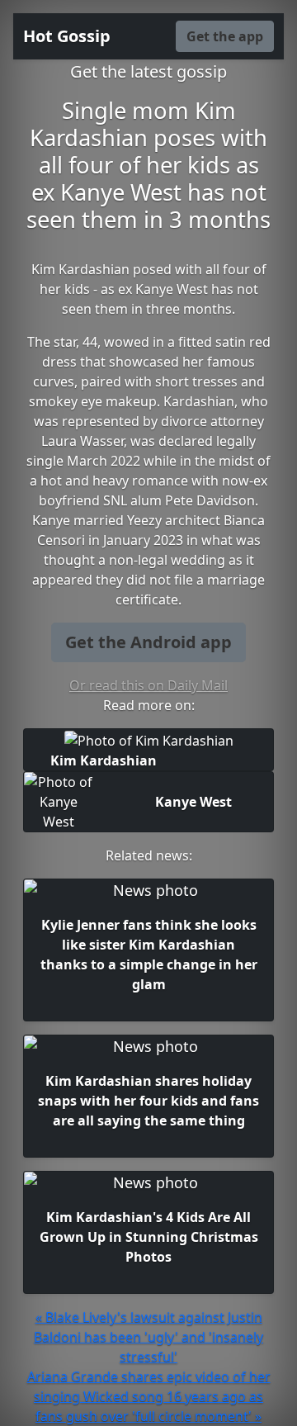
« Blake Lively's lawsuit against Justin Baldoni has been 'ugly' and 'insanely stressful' (148, 1337)
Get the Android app (148, 642)
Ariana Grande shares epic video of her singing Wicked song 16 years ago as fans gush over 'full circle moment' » (149, 1396)
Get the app (224, 36)
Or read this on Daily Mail (148, 685)
